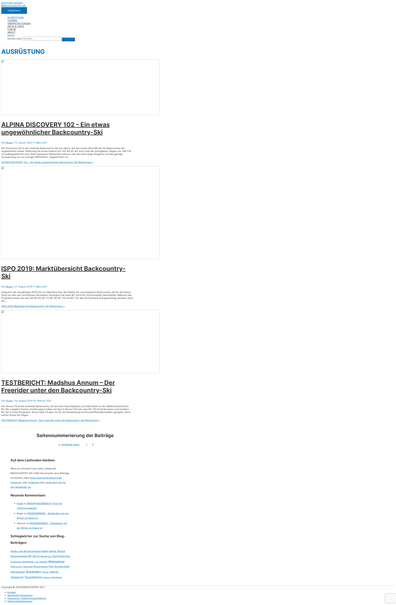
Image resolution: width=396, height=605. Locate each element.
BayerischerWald (19, 556)
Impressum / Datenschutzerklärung (26, 598)
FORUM (11, 29)
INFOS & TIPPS (15, 26)
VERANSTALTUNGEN (18, 23)
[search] (42, 39)
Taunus (45, 572)
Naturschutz (16, 566)
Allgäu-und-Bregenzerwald (26, 551)
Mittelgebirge (56, 561)
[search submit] (68, 39)
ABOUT (11, 32)
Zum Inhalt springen (12, 2)
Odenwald (28, 566)
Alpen (44, 551)
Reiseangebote (40, 566)
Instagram (34, 482)
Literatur (43, 561)
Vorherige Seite (68, 444)
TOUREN (12, 20)
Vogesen (46, 577)
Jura (36, 561)
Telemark (54, 572)
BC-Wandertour (44, 556)
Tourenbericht (33, 577)
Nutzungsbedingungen (19, 601)
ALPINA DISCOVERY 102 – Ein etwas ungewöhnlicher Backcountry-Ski (55, 128)
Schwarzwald (61, 566)
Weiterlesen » (47, 162)
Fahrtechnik (28, 561)
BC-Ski (32, 556)
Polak (20, 503)
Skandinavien (18, 572)
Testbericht (17, 577)
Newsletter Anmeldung (20, 595)
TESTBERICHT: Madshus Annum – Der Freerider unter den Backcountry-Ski (58, 386)
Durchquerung (61, 556)
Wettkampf (57, 577)
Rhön (51, 566)
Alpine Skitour (57, 551)
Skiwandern (33, 571)
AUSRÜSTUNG (15, 17)
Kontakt (11, 592)
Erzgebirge (16, 561)
